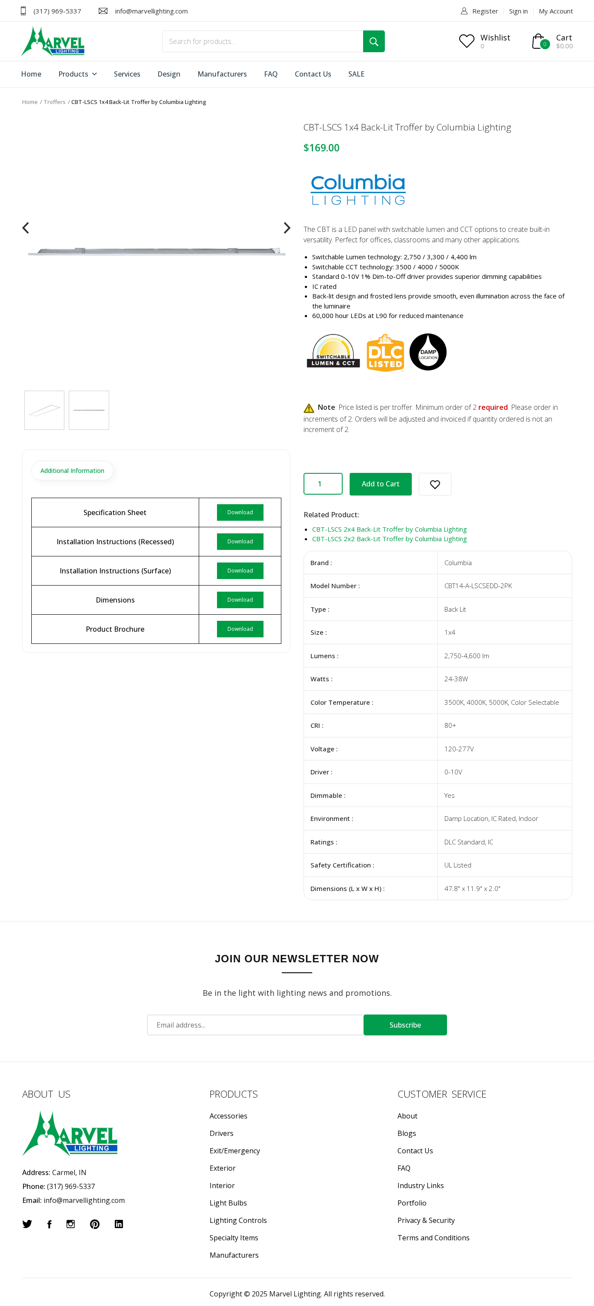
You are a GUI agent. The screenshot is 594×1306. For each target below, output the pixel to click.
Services (127, 74)
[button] (435, 484)
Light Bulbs (228, 1203)
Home (31, 74)
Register (485, 11)
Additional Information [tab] (72, 470)
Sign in (518, 11)
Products (74, 74)
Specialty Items (234, 1237)
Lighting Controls (238, 1220)
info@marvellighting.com (151, 11)
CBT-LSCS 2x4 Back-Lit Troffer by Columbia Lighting (389, 529)
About (407, 1116)
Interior (222, 1185)
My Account (556, 11)
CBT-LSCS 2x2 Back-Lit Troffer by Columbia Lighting (389, 538)
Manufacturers (222, 74)
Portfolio (412, 1203)
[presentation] (25, 228)
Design (168, 74)
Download (240, 512)
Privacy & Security (426, 1220)
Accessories (228, 1116)
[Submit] (374, 41)
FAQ (271, 74)
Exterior (223, 1168)
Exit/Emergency (235, 1150)
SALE (356, 74)
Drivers (222, 1133)
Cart (564, 37)
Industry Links (420, 1185)
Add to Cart (381, 484)
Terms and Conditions (433, 1237)
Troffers (54, 102)
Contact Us (313, 74)
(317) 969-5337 (57, 11)
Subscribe (405, 1025)
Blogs (406, 1133)
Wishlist (496, 37)
